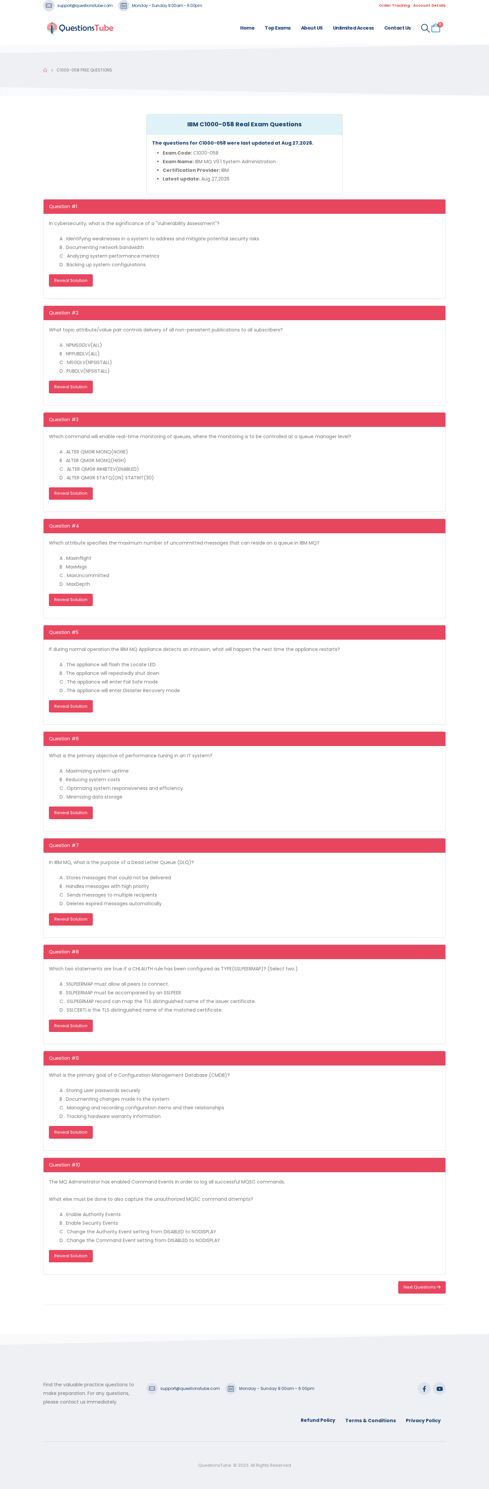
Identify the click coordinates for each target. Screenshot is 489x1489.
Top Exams (278, 28)
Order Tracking (394, 5)
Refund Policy (318, 1420)
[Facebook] (424, 1388)
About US (312, 28)
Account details (429, 5)
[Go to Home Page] (45, 70)
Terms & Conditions (370, 1420)
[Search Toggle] (425, 28)
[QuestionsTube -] (79, 28)
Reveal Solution (70, 280)
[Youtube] (439, 1388)
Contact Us (397, 28)
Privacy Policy (423, 1420)
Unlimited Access (353, 28)
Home (247, 28)
